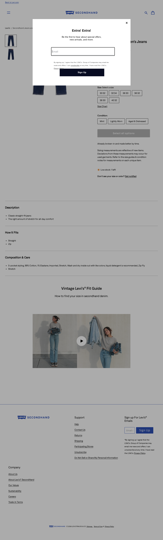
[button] (127, 23)
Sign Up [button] (82, 72)
